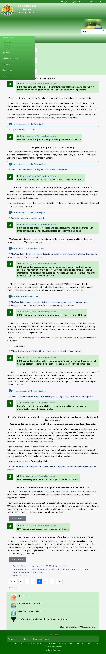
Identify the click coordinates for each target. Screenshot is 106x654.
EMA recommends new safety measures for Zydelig (43, 528)
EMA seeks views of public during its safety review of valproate (49, 139)
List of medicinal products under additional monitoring (42, 619)
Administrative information (29, 603)
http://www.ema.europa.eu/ (23, 129)
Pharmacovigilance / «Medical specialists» (38, 136)
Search (77, 1)
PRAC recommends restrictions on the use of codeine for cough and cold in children (50, 569)
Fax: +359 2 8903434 (57, 643)
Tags (65, 1)
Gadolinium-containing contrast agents (28, 218)
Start (13, 581)
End (59, 581)
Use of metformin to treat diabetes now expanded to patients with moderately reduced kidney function (51, 407)
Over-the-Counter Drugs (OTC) (30, 611)
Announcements (20, 575)
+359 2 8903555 (37, 643)
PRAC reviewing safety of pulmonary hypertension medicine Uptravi (51, 315)
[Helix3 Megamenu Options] (32, 77)
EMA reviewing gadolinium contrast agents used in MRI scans (47, 479)
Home (26, 639)
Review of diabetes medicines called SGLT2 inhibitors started (40, 566)
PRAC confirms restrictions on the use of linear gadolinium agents (50, 179)
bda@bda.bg (78, 643)
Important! (22, 595)
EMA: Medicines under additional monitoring (78, 627)
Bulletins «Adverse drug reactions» (28, 572)
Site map (91, 1)
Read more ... (18, 518)
